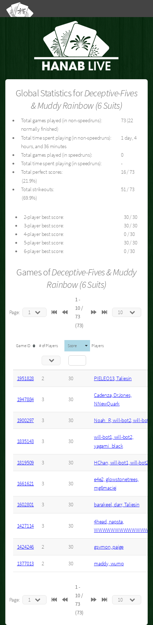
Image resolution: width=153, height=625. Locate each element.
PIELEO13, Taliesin (113, 378)
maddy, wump (109, 563)
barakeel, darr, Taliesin (116, 504)
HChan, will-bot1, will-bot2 (121, 462)
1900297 (25, 420)
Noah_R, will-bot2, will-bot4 (122, 420)
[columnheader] (25, 345)
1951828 (25, 378)
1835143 (25, 441)
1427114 (25, 526)
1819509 (25, 462)
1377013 (25, 563)
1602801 (25, 504)
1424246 (25, 547)
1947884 (25, 399)
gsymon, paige (108, 547)
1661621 (25, 483)
